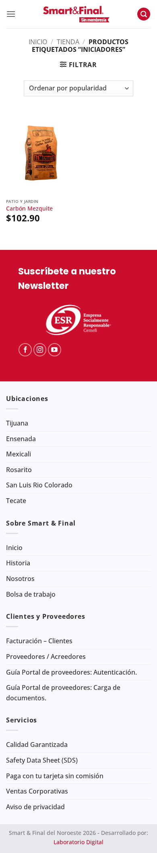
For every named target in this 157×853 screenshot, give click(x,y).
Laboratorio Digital (78, 842)
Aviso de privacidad (35, 806)
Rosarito (19, 469)
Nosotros (20, 578)
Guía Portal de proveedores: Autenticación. (71, 672)
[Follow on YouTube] (54, 349)
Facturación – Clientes (39, 640)
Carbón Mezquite (29, 208)
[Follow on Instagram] (40, 349)
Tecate (16, 500)
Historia (18, 562)
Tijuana (17, 423)
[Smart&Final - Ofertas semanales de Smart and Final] (76, 14)
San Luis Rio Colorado (39, 485)
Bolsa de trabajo (31, 594)
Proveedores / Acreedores (46, 656)
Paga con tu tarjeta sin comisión (54, 775)
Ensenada (21, 438)
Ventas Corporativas (37, 791)
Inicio (38, 41)
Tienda (68, 41)
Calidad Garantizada (37, 744)
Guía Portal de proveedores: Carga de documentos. (63, 692)
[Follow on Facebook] (25, 349)
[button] (11, 14)
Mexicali (18, 454)
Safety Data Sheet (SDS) (42, 760)
